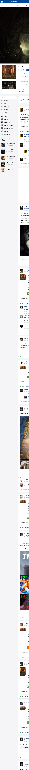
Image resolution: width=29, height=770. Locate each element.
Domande (6, 109)
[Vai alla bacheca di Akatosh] (21, 362)
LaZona (26, 325)
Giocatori (6, 112)
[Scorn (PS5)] (9, 72)
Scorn (20, 66)
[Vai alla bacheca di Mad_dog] (21, 271)
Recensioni (6, 106)
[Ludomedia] (2, 1)
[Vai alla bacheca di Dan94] (21, 497)
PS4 (23, 69)
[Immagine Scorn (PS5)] (5, 83)
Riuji (25, 484)
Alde (27, 408)
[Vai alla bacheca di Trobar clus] (21, 208)
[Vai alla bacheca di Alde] (21, 409)
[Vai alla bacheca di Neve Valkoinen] (21, 110)
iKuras (25, 306)
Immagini (6, 100)
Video (5, 103)
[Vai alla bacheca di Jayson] (21, 624)
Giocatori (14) (5, 116)
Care (27, 702)
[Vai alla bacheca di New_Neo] (21, 664)
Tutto (2, 97)
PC (19, 69)
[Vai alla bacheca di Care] (21, 703)
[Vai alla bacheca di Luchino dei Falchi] (21, 534)
